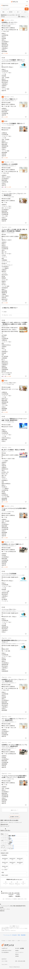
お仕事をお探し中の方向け (6, 950)
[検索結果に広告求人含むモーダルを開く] (4, 16)
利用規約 (17, 950)
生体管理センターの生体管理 (9, 164)
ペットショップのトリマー (9, 383)
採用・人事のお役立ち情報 (20, 961)
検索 (27, 8)
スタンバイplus (4, 961)
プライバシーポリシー (19, 952)
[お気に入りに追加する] (25, 53)
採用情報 (17, 956)
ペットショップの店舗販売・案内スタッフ (13, 60)
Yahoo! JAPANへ (5, 964)
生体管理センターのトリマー (9, 22)
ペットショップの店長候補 (9, 573)
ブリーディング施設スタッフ (9, 99)
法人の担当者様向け (5, 952)
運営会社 (17, 954)
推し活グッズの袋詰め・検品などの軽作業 (13, 449)
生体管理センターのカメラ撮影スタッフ (12, 544)
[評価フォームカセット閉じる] (27, 879)
